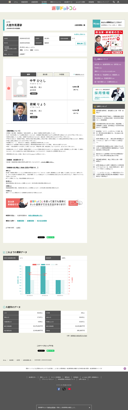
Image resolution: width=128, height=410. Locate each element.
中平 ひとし (38, 81)
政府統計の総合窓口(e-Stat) (79, 335)
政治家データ (68, 2)
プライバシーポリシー (48, 379)
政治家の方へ (32, 377)
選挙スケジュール (55, 2)
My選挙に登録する (79, 34)
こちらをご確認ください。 (47, 162)
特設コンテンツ (102, 2)
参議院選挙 (34, 2)
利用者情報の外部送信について (66, 379)
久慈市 (18, 227)
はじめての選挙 (80, 2)
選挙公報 (80, 43)
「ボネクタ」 (56, 149)
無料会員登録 (51, 407)
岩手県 (18, 360)
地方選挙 (44, 2)
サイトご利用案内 (56, 377)
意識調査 (91, 2)
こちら (32, 154)
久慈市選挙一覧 (80, 25)
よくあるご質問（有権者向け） (90, 377)
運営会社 (67, 377)
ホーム (4, 360)
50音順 (61, 74)
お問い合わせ (82, 379)
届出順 (45, 74)
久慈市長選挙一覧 (27, 360)
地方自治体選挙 (42, 221)
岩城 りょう (38, 105)
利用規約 (75, 377)
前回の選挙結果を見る (35, 215)
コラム (16, 2)
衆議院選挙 (24, 2)
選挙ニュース (43, 377)
